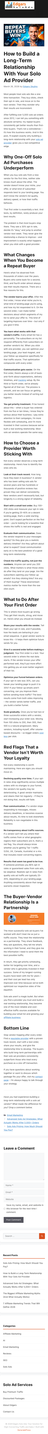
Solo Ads (7, 1367)
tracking (22, 380)
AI (4, 1340)
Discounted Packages (13, 1398)
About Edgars (10, 1405)
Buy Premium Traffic (13, 1392)
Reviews (7, 1353)
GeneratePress (24, 1430)
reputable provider (19, 1038)
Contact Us (8, 1411)
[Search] (42, 1236)
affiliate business (12, 1017)
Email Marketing (15, 1115)
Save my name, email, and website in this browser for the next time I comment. (24, 1208)
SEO (5, 1360)
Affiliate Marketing (12, 1334)
